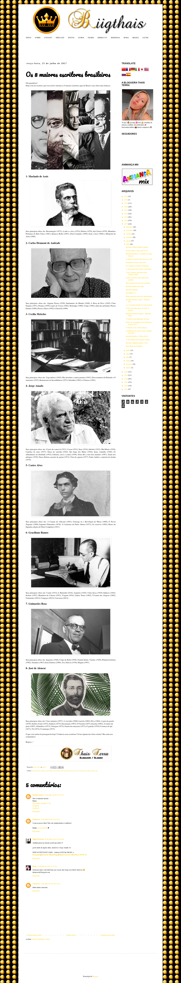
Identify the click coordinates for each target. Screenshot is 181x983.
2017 (126, 224)
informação (64, 771)
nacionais (88, 771)
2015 (126, 375)
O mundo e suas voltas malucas (136, 327)
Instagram (36, 805)
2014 (126, 379)
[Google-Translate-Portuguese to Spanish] (128, 76)
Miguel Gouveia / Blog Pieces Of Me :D (73, 854)
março (128, 360)
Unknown (36, 819)
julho (128, 244)
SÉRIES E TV (102, 37)
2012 (126, 385)
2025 (126, 196)
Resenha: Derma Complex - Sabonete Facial (138, 314)
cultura (43, 771)
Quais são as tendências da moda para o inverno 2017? (139, 323)
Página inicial (71, 935)
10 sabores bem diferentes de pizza (137, 319)
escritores (57, 771)
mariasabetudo (42, 828)
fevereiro (129, 364)
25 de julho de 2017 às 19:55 (54, 795)
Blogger (95, 976)
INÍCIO (28, 37)
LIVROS (81, 37)
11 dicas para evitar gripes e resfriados (138, 269)
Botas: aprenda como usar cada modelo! (139, 296)
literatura (71, 771)
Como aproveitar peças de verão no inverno (137, 309)
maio (128, 354)
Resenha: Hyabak (132, 289)
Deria (34, 866)
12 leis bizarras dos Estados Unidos (138, 339)
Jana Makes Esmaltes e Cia (42, 803)
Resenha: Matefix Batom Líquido (137, 247)
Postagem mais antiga (108, 935)
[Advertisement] (79, 50)
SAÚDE (145, 37)
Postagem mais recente (34, 935)
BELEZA (135, 37)
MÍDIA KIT (60, 37)
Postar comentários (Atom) (41, 939)
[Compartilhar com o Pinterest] (62, 767)
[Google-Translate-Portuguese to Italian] (137, 71)
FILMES (91, 37)
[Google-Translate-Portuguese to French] (128, 71)
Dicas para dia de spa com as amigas (138, 283)
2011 (126, 389)
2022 (126, 206)
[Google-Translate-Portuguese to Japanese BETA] (142, 71)
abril (128, 357)
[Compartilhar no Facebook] (59, 767)
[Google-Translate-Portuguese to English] (146, 71)
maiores (81, 771)
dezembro (129, 227)
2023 (126, 203)
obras (93, 771)
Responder (36, 811)
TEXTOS (71, 37)
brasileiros (36, 771)
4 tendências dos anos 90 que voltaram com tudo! (139, 332)
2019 (126, 217)
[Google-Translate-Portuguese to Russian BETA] (124, 76)
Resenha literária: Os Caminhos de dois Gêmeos (139, 255)
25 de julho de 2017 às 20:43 (50, 819)
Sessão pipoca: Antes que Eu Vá (136, 250)
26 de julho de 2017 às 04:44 (54, 839)
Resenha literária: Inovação (135, 286)
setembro (129, 237)
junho (128, 350)
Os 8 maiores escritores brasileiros (137, 266)
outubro (129, 234)
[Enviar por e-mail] (51, 767)
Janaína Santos (38, 795)
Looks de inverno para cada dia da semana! (137, 278)
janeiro (128, 367)
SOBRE (37, 37)
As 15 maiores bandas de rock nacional (139, 305)
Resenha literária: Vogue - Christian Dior (138, 300)
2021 (126, 210)
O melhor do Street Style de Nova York (139, 259)
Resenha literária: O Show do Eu (137, 336)
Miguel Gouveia (38, 839)
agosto (128, 241)
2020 (126, 213)
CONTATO (48, 37)
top (96, 771)
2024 (126, 200)
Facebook (36, 808)
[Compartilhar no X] (57, 767)
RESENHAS (115, 37)
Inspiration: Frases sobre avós (136, 262)
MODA (126, 37)
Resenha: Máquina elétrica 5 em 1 (137, 343)
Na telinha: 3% (131, 293)
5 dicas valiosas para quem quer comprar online (136, 273)
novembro (129, 230)
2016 (126, 372)
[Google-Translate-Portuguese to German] (133, 71)
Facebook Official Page (49, 854)
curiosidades (49, 771)
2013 (126, 382)
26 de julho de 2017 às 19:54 (50, 883)
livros (76, 771)
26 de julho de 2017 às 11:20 (47, 866)
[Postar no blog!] (54, 767)
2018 (126, 220)
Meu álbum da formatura (134, 346)
